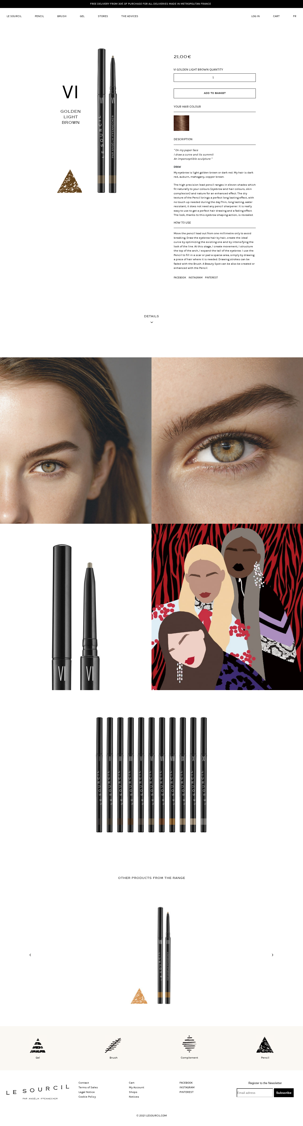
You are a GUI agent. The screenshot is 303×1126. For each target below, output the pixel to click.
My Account (136, 1087)
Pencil (39, 16)
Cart (276, 16)
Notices (134, 1096)
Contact (84, 1082)
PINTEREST (211, 277)
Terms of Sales (88, 1087)
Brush (62, 16)
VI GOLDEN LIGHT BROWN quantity (198, 69)
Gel (82, 16)
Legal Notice (87, 1092)
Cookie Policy (87, 1096)
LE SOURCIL (14, 16)
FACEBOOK (180, 277)
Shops (133, 1092)
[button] (30, 955)
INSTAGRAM (196, 277)
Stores (103, 16)
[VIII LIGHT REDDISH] (151, 954)
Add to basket (215, 93)
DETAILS (151, 316)
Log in (255, 16)
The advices (129, 16)
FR (294, 16)
